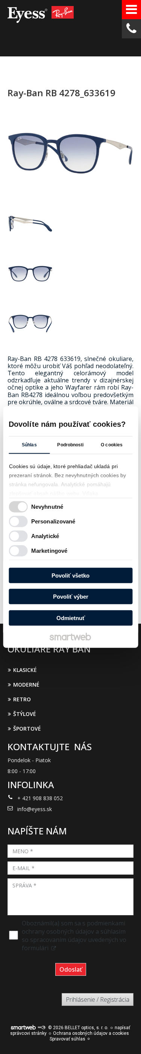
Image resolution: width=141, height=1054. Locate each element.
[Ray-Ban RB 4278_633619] (70, 153)
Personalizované (53, 521)
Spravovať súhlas (67, 1039)
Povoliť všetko (70, 575)
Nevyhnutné (47, 506)
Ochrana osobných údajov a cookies (91, 1033)
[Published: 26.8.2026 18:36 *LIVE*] (41, 1027)
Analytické (45, 536)
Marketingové (49, 550)
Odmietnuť (70, 617)
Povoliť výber (70, 596)
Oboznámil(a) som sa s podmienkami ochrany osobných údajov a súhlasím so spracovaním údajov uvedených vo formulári (74, 935)
